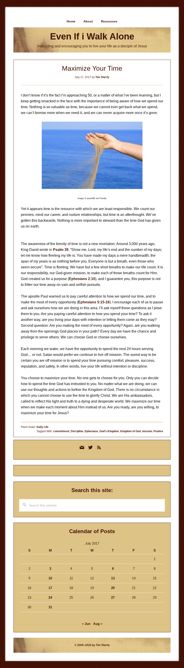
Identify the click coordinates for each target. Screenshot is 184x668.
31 (50, 607)
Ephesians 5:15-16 (94, 302)
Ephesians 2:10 (82, 279)
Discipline (77, 431)
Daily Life (42, 427)
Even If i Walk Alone (92, 36)
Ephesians (91, 431)
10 (50, 578)
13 (113, 578)
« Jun (86, 624)
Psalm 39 (60, 250)
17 (50, 588)
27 (113, 597)
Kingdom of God (130, 431)
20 (113, 588)
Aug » (97, 624)
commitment (61, 431)
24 (50, 597)
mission (147, 431)
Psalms (158, 431)
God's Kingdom (109, 431)
